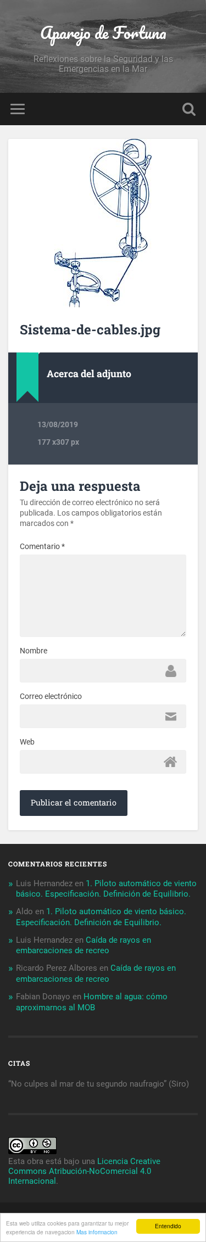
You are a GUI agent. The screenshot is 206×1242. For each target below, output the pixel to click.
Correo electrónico (51, 696)
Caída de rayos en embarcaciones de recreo (83, 945)
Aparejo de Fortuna (103, 32)
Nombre (33, 650)
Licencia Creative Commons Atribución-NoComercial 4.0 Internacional (84, 1171)
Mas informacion (97, 1232)
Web (27, 742)
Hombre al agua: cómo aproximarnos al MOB (92, 1002)
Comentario (42, 546)
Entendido (168, 1226)
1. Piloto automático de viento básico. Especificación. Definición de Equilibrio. (106, 889)
